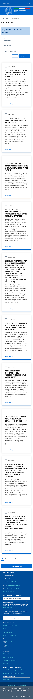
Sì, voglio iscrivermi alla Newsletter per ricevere (15, 611)
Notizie (8, 18)
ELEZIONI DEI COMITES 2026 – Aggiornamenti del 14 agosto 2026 (16, 120)
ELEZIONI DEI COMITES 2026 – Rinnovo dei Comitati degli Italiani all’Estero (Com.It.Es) (16, 73)
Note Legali (9, 607)
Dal (4, 38)
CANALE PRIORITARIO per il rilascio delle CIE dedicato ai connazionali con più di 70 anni (16, 166)
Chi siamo (6, 654)
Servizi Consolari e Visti (9, 660)
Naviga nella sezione (16, 566)
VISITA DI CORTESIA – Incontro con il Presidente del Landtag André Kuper (15, 373)
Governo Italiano (6, 3)
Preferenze (14, 696)
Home (2, 18)
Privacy (5, 607)
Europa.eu (9, 646)
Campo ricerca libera (10, 51)
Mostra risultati (24, 56)
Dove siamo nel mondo (9, 635)
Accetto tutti (25, 696)
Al (4, 43)
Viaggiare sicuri (7, 632)
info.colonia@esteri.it (14, 585)
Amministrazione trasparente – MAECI (14, 673)
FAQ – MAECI (7, 679)
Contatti (5, 664)
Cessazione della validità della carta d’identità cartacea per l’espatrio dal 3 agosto (16, 326)
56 (15, 559)
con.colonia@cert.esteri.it (13, 588)
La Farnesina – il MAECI (10, 625)
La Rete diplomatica (9, 629)
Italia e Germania (8, 657)
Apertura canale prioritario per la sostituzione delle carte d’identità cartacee (16, 212)
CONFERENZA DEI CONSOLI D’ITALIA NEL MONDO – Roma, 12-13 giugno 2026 (16, 418)
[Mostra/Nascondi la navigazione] (3, 11)
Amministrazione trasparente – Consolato (15, 670)
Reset (15, 56)
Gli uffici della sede (8, 592)
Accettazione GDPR (8, 602)
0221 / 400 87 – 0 (11, 582)
